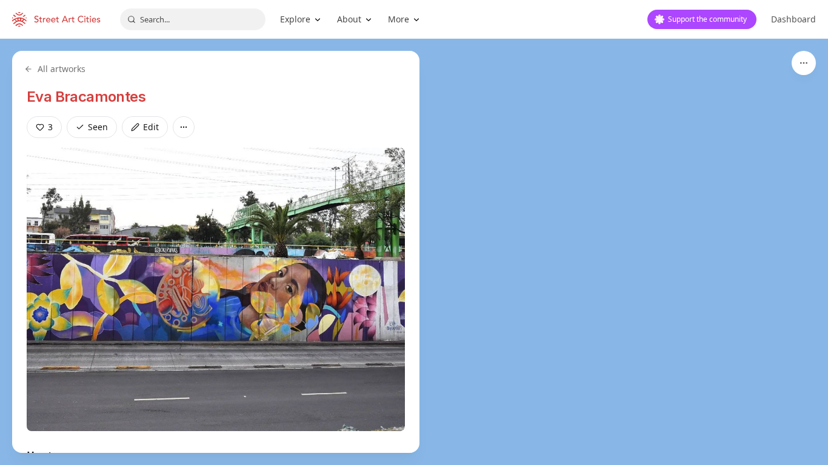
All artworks (61, 68)
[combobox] (192, 19)
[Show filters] (804, 63)
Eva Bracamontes (86, 96)
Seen (98, 127)
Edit (151, 127)
